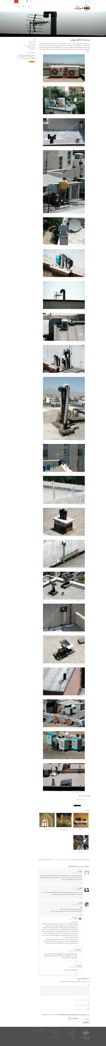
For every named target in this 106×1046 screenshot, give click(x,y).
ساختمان (81, 800)
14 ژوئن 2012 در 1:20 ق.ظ (77, 904)
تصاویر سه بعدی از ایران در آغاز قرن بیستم (79, 859)
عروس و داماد (54, 1032)
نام (89, 998)
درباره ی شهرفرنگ (72, 1032)
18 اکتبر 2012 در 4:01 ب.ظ (73, 967)
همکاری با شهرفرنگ (71, 1034)
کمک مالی (73, 1038)
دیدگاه (88, 985)
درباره (19, 6)
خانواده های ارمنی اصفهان (31, 48)
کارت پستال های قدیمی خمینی (52, 1031)
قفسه (29, 6)
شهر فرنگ (76, 918)
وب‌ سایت (88, 1008)
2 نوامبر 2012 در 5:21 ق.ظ (77, 889)
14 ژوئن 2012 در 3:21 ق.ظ (73, 919)
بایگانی (23, 6)
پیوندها (73, 1037)
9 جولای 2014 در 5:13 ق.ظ (77, 872)
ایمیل (88, 1003)
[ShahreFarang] (82, 8)
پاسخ (81, 883)
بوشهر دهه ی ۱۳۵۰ (32, 44)
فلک (55, 1034)
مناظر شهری (77, 800)
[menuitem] (79, 796)
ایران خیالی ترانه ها (32, 49)
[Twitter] (30, 1)
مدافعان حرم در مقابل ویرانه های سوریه (29, 46)
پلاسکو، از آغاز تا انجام (31, 41)
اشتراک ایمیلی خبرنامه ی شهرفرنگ (39, 1031)
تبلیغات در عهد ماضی (32, 43)
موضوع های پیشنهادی (71, 1035)
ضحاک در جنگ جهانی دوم (45, 859)
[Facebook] (27, 1)
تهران (84, 800)
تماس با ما (73, 1040)
